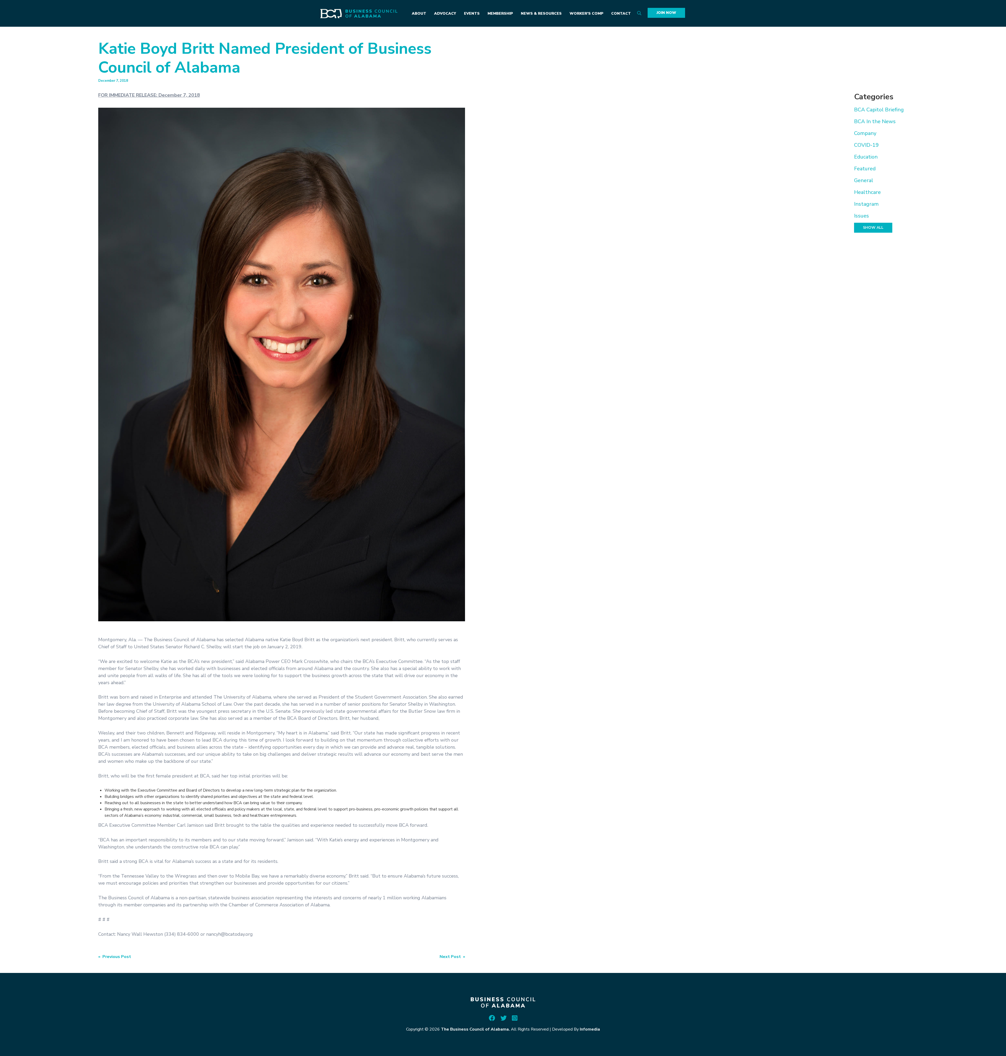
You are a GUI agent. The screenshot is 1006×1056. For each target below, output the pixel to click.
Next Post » (452, 957)
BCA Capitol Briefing (879, 109)
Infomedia (590, 1029)
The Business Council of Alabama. (475, 1029)
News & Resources (541, 13)
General (863, 180)
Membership (500, 13)
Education (866, 156)
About (419, 13)
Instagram (866, 204)
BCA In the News (875, 121)
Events (472, 13)
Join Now (666, 12)
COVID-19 (866, 145)
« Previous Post (114, 957)
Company (865, 133)
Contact (621, 13)
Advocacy (445, 13)
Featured (865, 168)
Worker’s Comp (586, 13)
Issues (861, 215)
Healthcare (867, 192)
